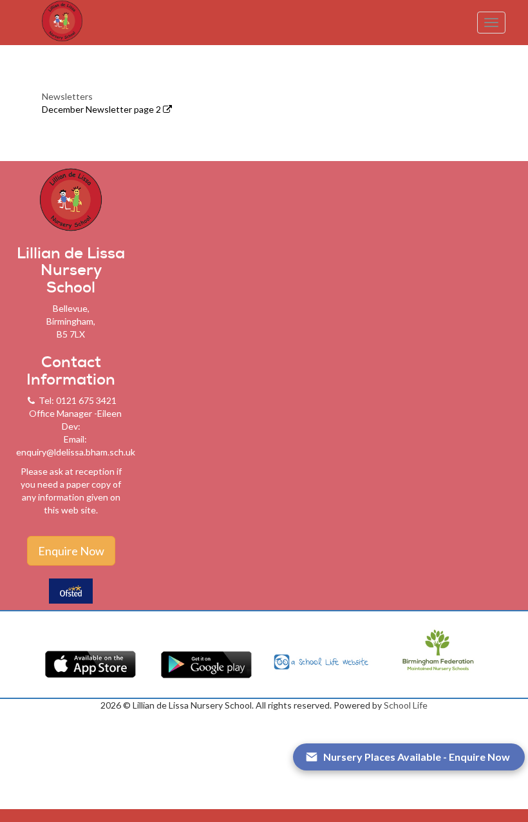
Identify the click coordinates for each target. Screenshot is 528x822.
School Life (406, 705)
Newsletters (67, 96)
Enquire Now (71, 551)
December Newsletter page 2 (102, 109)
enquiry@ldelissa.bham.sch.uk (75, 451)
